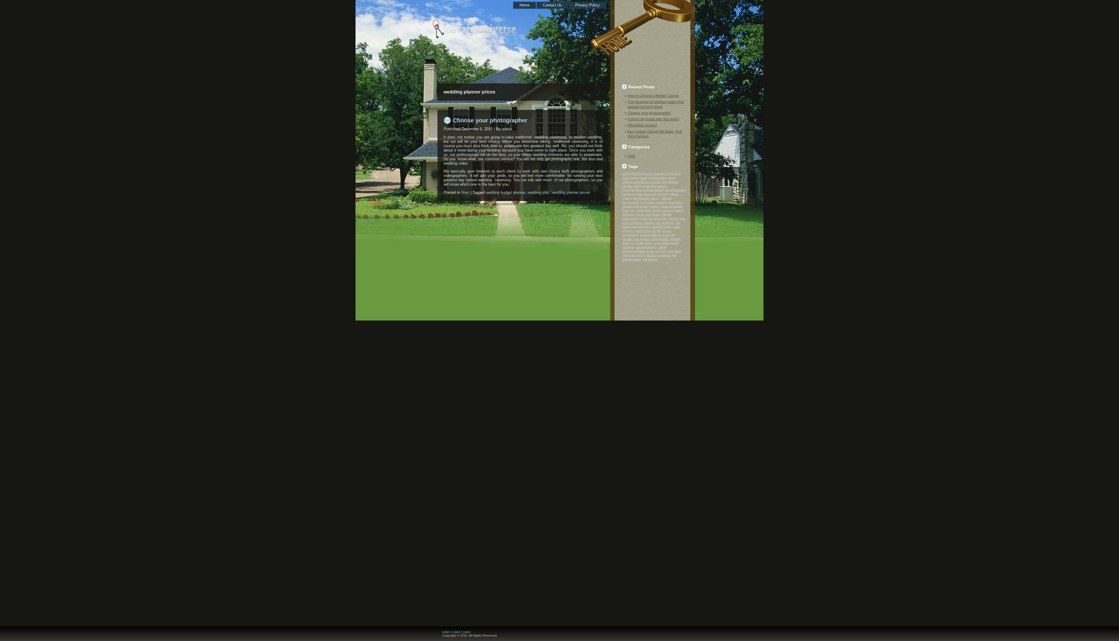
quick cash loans (648, 214)
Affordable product (642, 125)
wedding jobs (538, 192)
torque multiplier (654, 173)
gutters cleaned (663, 210)
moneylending (632, 190)
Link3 (466, 632)
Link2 (456, 632)
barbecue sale (632, 194)
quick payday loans (653, 177)
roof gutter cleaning (653, 202)
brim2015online (675, 190)
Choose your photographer (490, 120)
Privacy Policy (587, 5)
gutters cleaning (661, 206)
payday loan (676, 218)
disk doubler (661, 239)
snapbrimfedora (646, 247)
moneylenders (632, 173)
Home (524, 5)
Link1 (446, 632)
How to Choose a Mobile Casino (653, 96)
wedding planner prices (571, 192)
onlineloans (650, 259)
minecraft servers (655, 194)
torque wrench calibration (663, 251)
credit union (643, 210)
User (465, 192)
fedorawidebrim (653, 190)
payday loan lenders (636, 239)
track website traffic (657, 226)
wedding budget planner (505, 192)
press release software (638, 222)
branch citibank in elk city (657, 235)
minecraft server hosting (639, 255)
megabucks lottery (646, 198)
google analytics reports (650, 186)
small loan (664, 255)
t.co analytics (665, 222)
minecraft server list (653, 218)
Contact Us (552, 5)
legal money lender (648, 231)
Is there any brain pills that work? (654, 119)
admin (507, 129)
